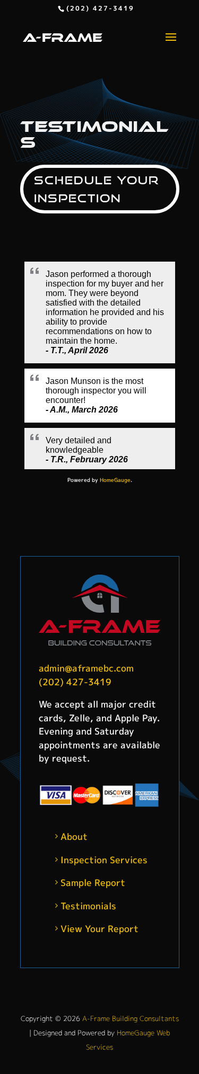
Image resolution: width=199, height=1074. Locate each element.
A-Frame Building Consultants (130, 1018)
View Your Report (99, 929)
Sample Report (92, 882)
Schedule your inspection (96, 189)
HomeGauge (115, 480)
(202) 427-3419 (100, 8)
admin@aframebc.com (86, 668)
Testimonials (88, 906)
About (74, 836)
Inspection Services (104, 860)
